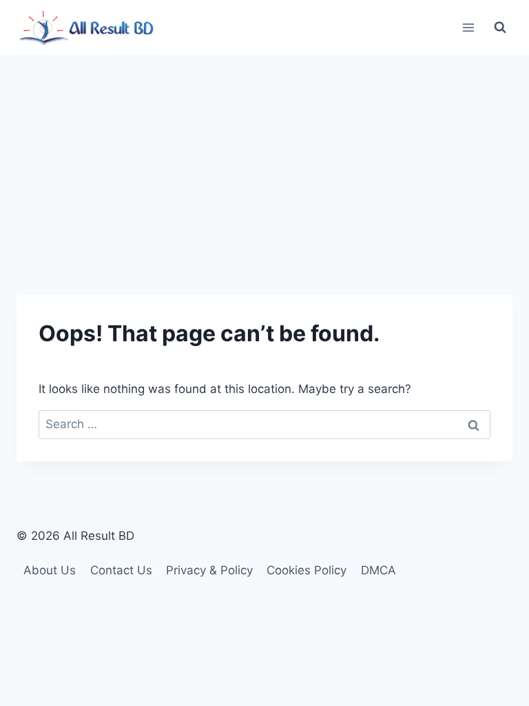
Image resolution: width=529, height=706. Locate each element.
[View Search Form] (500, 27)
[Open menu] (468, 27)
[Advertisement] (264, 158)
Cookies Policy (306, 570)
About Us (49, 570)
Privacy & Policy (209, 570)
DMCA (378, 570)
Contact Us (121, 570)
